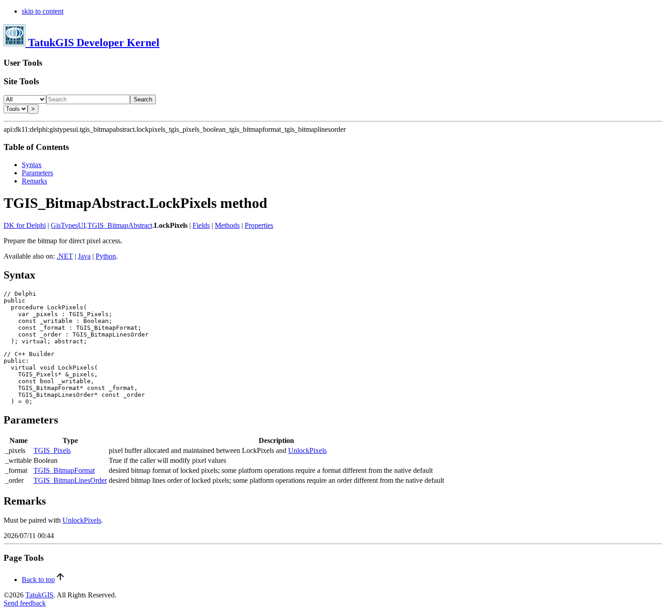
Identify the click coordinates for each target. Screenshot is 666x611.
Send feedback (25, 603)
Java (84, 256)
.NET (65, 256)
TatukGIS (39, 595)
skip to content (42, 11)
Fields (201, 225)
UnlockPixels (307, 450)
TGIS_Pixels (52, 450)
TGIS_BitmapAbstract (119, 225)
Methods (227, 225)
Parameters (37, 173)
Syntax (32, 164)
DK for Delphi (25, 225)
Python (106, 256)
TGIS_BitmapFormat (64, 470)
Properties (259, 225)
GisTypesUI (68, 225)
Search (143, 99)
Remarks (34, 181)
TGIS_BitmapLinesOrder (70, 480)
